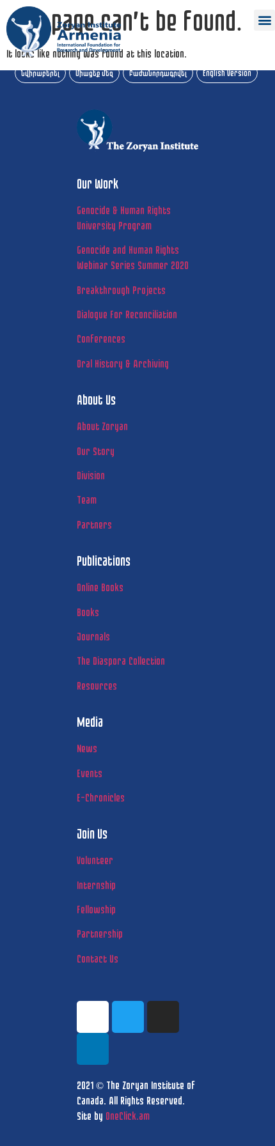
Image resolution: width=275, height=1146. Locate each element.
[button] (264, 20)
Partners (94, 524)
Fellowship (96, 909)
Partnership (100, 933)
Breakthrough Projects (121, 290)
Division (91, 475)
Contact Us (97, 958)
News (87, 748)
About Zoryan (102, 426)
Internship (96, 885)
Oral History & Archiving (123, 363)
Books (88, 612)
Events (89, 773)
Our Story (95, 451)
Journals (93, 636)
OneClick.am (128, 1115)
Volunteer (95, 860)
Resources (97, 685)
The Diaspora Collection (121, 660)
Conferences (101, 338)
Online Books (100, 587)
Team (87, 499)
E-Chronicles (101, 797)
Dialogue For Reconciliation (127, 314)
